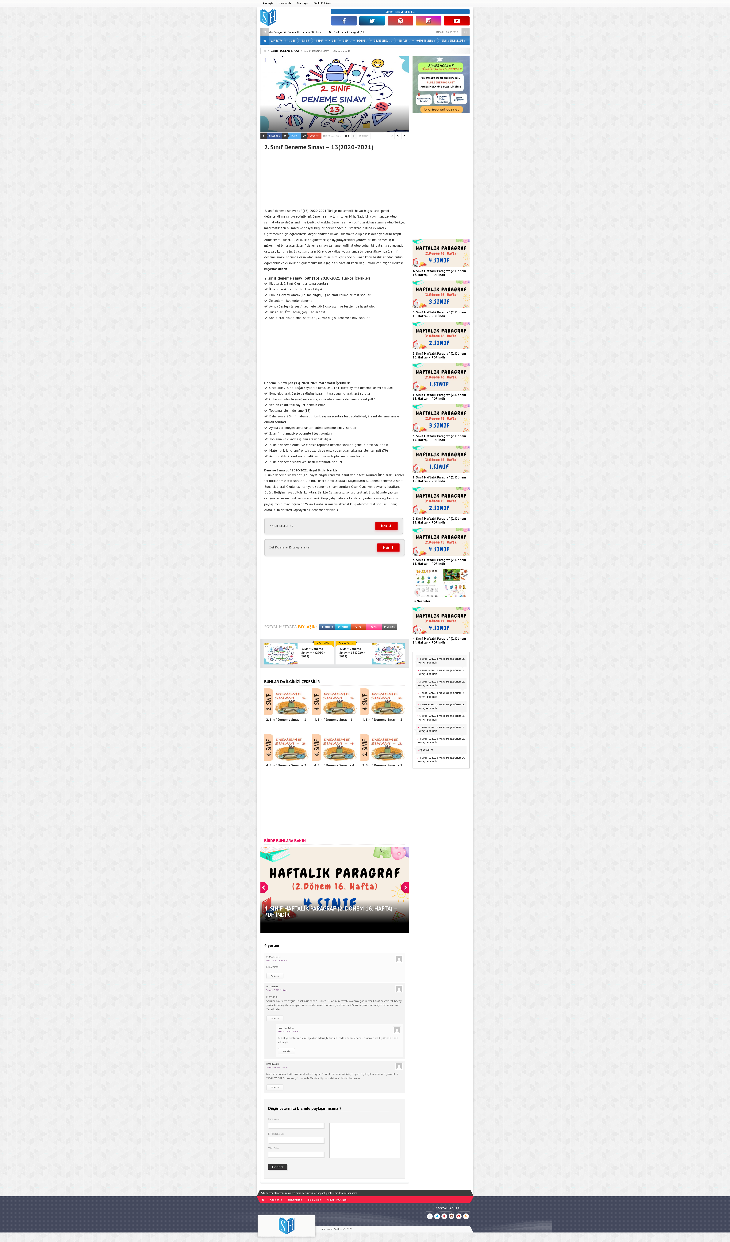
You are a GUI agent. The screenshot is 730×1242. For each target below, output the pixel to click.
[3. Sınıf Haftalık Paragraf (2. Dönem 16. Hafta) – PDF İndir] (441, 307)
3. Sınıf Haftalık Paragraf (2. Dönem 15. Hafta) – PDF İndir (296, 32)
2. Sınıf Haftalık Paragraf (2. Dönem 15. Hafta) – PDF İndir (439, 520)
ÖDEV (345, 40)
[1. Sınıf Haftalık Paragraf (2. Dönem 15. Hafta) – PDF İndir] (441, 472)
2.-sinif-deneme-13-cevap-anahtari (289, 547)
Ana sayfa (268, 3)
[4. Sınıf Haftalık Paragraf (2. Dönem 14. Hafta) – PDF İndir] (441, 633)
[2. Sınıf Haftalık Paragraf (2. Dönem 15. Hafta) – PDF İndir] (441, 513)
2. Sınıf (305, 40)
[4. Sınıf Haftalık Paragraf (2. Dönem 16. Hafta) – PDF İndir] (441, 266)
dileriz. (283, 269)
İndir (384, 526)
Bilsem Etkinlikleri (452, 40)
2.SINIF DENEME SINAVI (285, 50)
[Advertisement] (334, 177)
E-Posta (276, 1134)
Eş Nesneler (421, 601)
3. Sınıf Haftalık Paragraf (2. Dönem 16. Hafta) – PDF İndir (439, 314)
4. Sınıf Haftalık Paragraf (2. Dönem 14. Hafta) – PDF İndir (439, 640)
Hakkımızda (285, 3)
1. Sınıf (291, 40)
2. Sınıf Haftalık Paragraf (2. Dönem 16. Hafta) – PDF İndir (439, 355)
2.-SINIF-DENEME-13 (281, 526)
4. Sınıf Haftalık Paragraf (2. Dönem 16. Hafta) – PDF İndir (439, 273)
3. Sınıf (319, 40)
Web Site (273, 1148)
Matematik (327, 383)
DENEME (361, 40)
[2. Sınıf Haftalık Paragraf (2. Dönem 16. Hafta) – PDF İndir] (441, 348)
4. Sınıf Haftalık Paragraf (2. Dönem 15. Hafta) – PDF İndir (439, 562)
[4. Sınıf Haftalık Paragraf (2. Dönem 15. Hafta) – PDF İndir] (441, 554)
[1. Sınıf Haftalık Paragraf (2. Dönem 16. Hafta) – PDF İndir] (441, 389)
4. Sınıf (332, 40)
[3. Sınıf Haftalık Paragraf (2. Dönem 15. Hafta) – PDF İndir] (441, 431)
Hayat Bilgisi (318, 470)
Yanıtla (275, 975)
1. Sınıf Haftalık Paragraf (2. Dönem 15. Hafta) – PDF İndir (439, 479)
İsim (273, 1119)
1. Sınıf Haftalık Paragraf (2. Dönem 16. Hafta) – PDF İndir (439, 397)
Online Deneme (382, 40)
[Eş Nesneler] (441, 596)
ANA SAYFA (276, 40)
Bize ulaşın (302, 3)
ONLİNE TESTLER (424, 40)
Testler (403, 40)
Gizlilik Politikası (322, 3)
